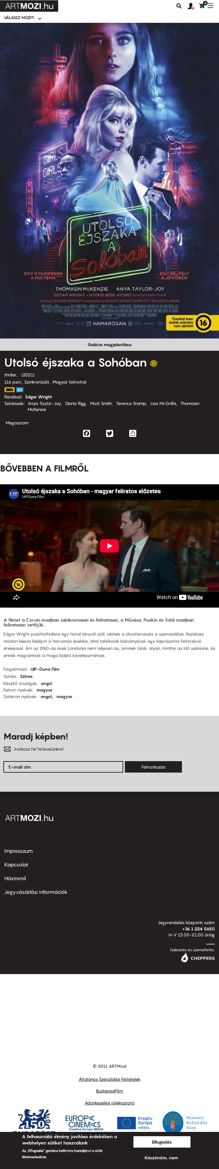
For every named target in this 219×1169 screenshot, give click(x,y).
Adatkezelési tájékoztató (110, 1102)
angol (46, 683)
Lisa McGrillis (163, 403)
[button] (193, 6)
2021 (28, 374)
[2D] (21, 389)
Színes (26, 676)
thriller (10, 374)
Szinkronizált (36, 381)
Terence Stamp (131, 403)
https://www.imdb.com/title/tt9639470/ (9, 389)
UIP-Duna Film (45, 669)
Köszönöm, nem (161, 1157)
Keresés (179, 6)
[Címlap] (29, 6)
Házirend (15, 878)
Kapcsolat (16, 865)
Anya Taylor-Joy (44, 403)
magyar (44, 689)
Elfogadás (162, 1141)
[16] (153, 365)
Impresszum (18, 851)
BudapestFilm (109, 1090)
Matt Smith (101, 403)
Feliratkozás (153, 766)
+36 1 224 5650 (198, 928)
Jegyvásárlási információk (36, 892)
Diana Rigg (75, 403)
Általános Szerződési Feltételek (110, 1079)
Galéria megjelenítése (110, 344)
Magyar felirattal (69, 381)
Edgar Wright (38, 396)
